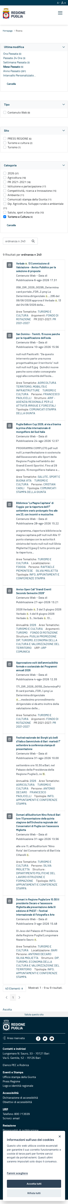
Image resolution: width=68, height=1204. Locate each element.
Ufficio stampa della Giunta (19, 1077)
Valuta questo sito (34, 1014)
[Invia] (33, 241)
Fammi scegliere (17, 1173)
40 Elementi (15, 989)
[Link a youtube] (52, 1038)
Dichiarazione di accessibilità (20, 1098)
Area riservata (16, 1038)
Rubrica (24, 1065)
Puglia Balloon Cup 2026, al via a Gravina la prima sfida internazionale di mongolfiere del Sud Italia (38, 428)
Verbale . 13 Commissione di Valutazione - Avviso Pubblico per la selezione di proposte (36, 267)
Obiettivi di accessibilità (17, 1102)
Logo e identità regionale (18, 1086)
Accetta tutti (34, 1183)
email (16, 1118)
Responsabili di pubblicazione (20, 1130)
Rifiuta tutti (34, 1193)
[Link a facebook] (38, 1038)
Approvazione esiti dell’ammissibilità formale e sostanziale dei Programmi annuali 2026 (37, 667)
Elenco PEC (10, 1065)
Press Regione (11, 1081)
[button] (34, 47)
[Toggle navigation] (60, 12)
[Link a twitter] (45, 1038)
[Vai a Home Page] (14, 13)
